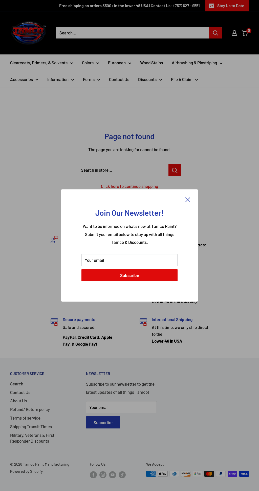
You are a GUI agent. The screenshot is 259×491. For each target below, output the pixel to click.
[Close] (187, 199)
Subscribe (129, 275)
